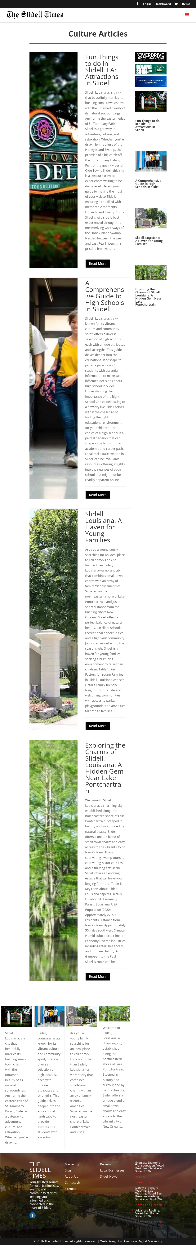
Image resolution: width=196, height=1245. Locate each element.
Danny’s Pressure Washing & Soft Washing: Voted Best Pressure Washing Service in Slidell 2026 (149, 1193)
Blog (68, 1170)
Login (147, 4)
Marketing (72, 1164)
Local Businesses (112, 1170)
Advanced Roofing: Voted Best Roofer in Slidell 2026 (148, 1213)
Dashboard (163, 4)
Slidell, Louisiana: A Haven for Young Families (103, 526)
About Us (71, 1176)
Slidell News (108, 1176)
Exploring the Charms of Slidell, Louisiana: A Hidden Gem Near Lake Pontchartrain (105, 768)
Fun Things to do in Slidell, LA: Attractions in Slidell (101, 69)
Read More (97, 263)
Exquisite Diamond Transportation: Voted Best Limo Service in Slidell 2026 (149, 1167)
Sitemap (71, 1189)
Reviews (106, 1164)
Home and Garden (148, 1205)
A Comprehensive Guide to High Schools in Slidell (104, 295)
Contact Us (73, 1183)
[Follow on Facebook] (32, 1215)
